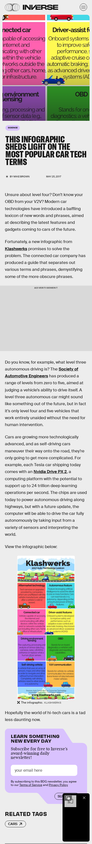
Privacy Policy (58, 785)
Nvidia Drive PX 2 (50, 471)
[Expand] (68, 798)
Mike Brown (21, 176)
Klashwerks (16, 248)
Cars (12, 824)
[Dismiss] (84, 798)
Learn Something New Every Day (35, 738)
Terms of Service (30, 785)
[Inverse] (40, 7)
